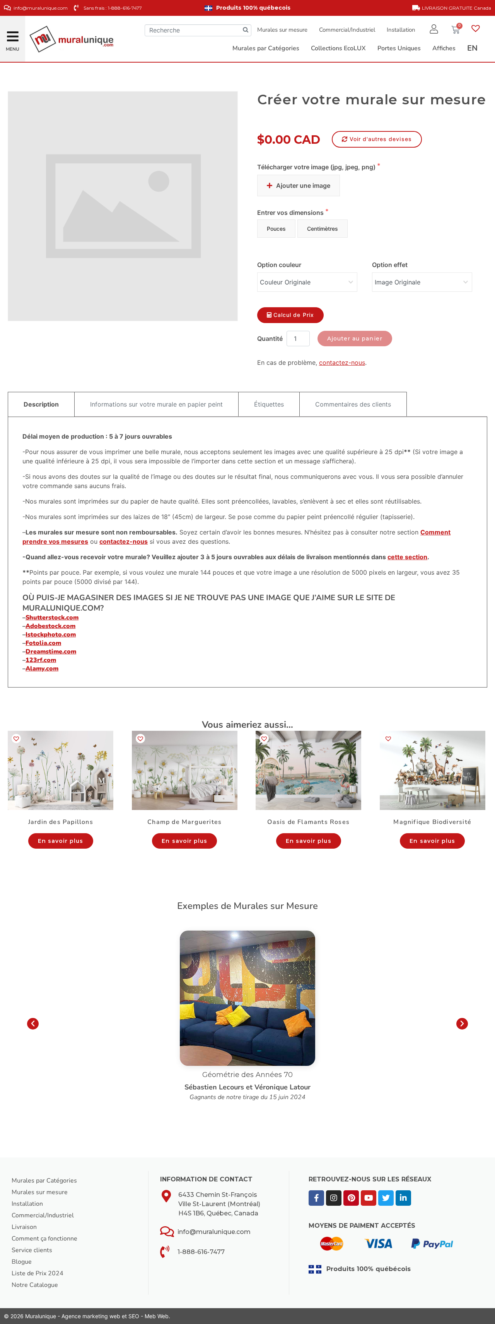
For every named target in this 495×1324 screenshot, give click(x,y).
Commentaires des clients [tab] (353, 404)
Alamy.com (42, 668)
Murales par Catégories (44, 1180)
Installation (401, 30)
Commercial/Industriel (347, 30)
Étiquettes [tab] (269, 404)
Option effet (390, 265)
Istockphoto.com (51, 634)
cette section (407, 557)
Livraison (24, 1227)
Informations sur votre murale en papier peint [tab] (156, 404)
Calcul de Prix (293, 314)
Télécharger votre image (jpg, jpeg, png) (317, 167)
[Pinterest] (351, 1198)
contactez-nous (342, 362)
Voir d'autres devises (381, 139)
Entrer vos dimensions (291, 212)
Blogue (22, 1262)
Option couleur (279, 265)
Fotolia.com (43, 643)
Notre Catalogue (35, 1285)
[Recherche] (245, 30)
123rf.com (41, 660)
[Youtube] (368, 1198)
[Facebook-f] (316, 1198)
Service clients (32, 1250)
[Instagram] (333, 1198)
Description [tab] (41, 404)
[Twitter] (386, 1198)
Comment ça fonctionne (44, 1238)
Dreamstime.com (51, 651)
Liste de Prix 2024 (37, 1273)
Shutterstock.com (52, 617)
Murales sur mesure (282, 30)
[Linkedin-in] (403, 1198)
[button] (12, 34)
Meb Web (157, 1316)
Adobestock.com (50, 626)
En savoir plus (61, 840)
